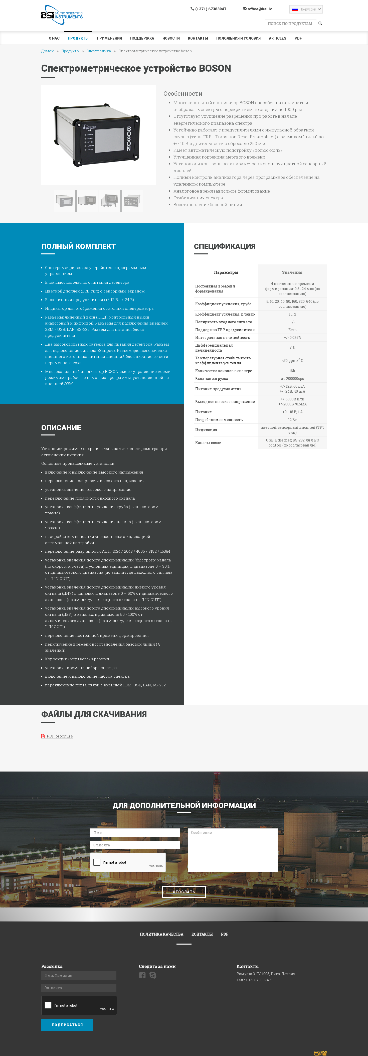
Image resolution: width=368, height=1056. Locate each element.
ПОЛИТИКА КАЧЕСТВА (161, 934)
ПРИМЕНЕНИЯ (109, 38)
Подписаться (67, 1025)
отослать (184, 892)
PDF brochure (59, 735)
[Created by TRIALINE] (320, 1053)
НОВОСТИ (171, 38)
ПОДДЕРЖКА (142, 38)
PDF (298, 38)
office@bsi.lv (259, 9)
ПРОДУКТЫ (78, 38)
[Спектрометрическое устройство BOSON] (98, 135)
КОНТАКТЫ (198, 38)
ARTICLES (277, 38)
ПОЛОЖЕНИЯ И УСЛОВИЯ (238, 38)
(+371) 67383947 (210, 9)
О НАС (54, 38)
